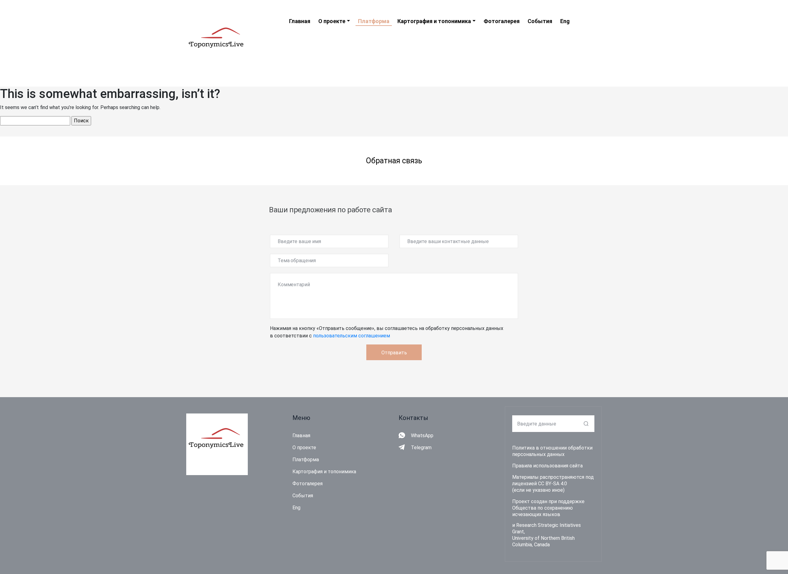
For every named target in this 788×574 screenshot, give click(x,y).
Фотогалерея (307, 483)
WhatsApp (422, 435)
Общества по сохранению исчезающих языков (542, 511)
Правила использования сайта (547, 466)
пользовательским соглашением (351, 336)
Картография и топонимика (324, 471)
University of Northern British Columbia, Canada (543, 541)
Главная (301, 435)
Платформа (305, 459)
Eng (296, 508)
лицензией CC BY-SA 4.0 (539, 483)
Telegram (421, 447)
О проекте (304, 447)
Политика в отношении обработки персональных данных (552, 451)
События (302, 496)
